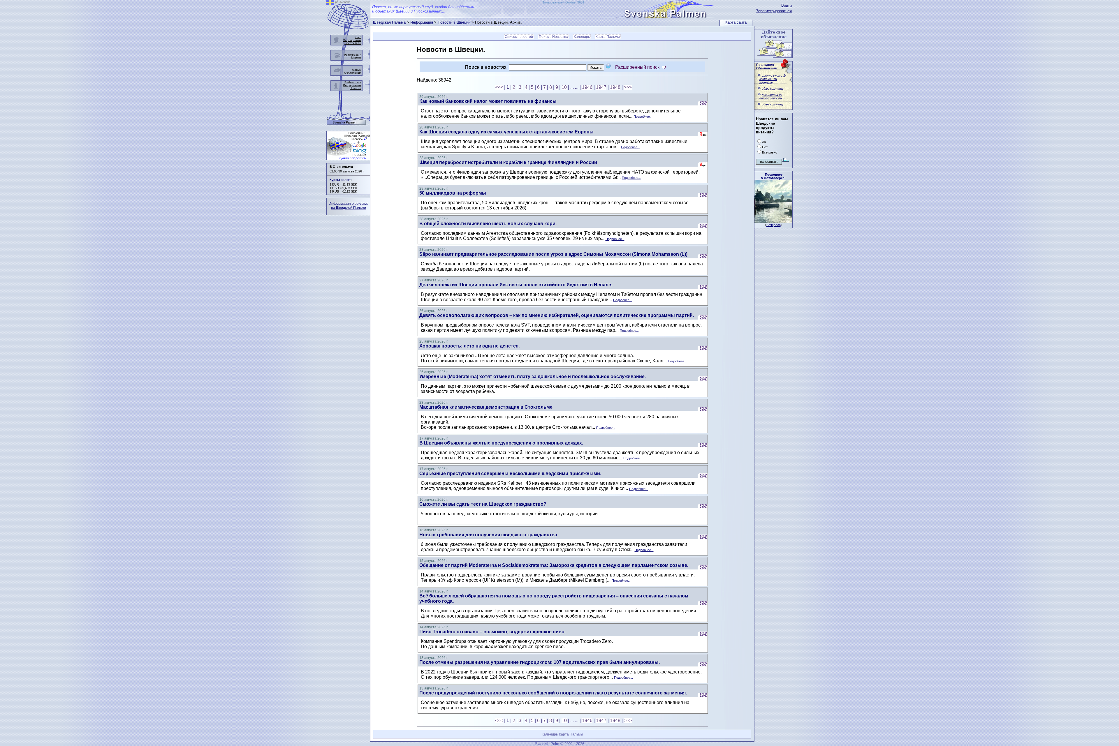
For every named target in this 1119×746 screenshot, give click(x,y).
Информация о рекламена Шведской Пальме (349, 206)
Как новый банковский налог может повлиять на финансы (488, 101)
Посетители (352, 43)
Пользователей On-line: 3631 (563, 2)
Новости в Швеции (454, 22)
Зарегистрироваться (774, 11)
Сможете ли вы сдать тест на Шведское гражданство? (482, 504)
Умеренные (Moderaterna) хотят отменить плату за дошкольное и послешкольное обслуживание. (532, 376)
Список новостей (519, 37)
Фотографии (352, 54)
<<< (499, 87)
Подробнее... (643, 116)
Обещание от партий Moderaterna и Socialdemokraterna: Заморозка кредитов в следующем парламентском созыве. (553, 565)
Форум (356, 69)
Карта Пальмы (608, 37)
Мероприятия (352, 40)
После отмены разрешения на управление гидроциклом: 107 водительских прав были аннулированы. (539, 662)
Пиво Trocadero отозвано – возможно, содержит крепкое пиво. (492, 631)
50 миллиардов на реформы (452, 193)
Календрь (582, 37)
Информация (421, 22)
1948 (615, 87)
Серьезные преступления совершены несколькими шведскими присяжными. (510, 473)
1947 (601, 87)
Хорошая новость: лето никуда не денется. (469, 345)
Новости (355, 88)
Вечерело (773, 225)
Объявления (352, 72)
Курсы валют (340, 179)
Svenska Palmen (344, 122)
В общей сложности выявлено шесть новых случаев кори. (488, 223)
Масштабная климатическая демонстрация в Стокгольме (486, 407)
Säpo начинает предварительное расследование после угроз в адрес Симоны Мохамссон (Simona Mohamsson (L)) (553, 254)
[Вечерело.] (773, 221)
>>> (628, 87)
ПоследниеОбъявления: (767, 66)
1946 (587, 87)
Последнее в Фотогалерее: (773, 176)
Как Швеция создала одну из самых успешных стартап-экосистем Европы (506, 131)
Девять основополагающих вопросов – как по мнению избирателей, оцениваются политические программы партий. (556, 315)
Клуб (358, 37)
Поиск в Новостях (553, 37)
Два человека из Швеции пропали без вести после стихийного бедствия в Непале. (515, 284)
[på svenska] (330, 3)
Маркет (356, 57)
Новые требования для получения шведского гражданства (488, 534)
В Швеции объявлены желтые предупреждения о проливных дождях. (501, 442)
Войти (786, 5)
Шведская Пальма (389, 22)
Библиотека (352, 82)
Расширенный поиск (637, 67)
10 (564, 87)
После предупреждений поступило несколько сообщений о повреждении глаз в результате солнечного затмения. (553, 692)
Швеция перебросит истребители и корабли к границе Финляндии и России (508, 162)
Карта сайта (736, 22)
